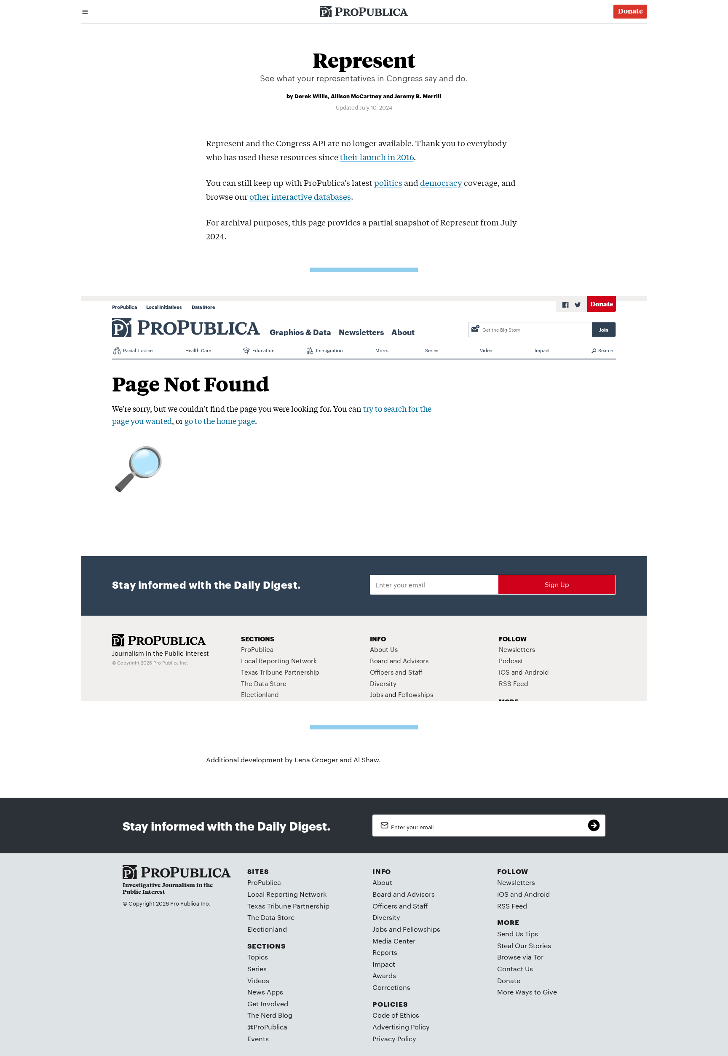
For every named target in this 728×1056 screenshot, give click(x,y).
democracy (441, 182)
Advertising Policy (401, 1026)
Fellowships (421, 929)
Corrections (391, 987)
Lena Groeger (316, 759)
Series (257, 968)
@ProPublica (267, 1026)
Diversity (386, 917)
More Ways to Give (527, 991)
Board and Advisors (403, 894)
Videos (258, 980)
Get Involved (267, 1003)
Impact (383, 964)
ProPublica (264, 882)
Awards (384, 975)
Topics (257, 956)
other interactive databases (300, 196)
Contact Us (515, 968)
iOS (503, 894)
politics (388, 182)
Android (537, 894)
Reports (384, 952)
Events (258, 1038)
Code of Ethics (395, 1014)
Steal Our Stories (524, 945)
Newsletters (516, 882)
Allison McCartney (356, 95)
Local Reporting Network (287, 894)
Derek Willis (311, 95)
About (382, 882)
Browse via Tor (520, 956)
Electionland (267, 929)
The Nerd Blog (269, 1014)
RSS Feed (512, 905)
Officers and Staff (400, 905)
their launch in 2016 (377, 156)
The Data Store (270, 917)
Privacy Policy (394, 1038)
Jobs (379, 929)
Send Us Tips (517, 933)
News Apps (265, 991)
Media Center (393, 940)
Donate (508, 980)
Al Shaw (366, 759)
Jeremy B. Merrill (417, 95)
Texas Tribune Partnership (288, 905)
